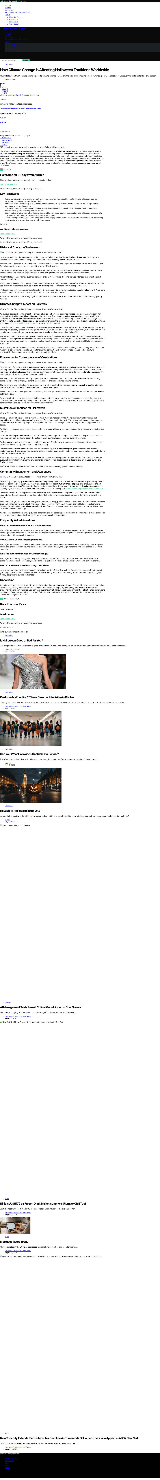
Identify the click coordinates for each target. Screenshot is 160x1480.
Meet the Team (15, 17)
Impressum (9, 1461)
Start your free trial (8, 184)
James (7, 820)
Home (7, 1463)
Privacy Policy (11, 1458)
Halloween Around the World (18, 12)
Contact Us (13, 19)
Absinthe (3, 122)
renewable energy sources (26, 323)
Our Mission (13, 22)
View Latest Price (7, 234)
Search (26, 60)
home (7, 1199)
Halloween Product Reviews (11, 1)
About (7, 15)
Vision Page (13, 24)
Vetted (8, 5)
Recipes (8, 8)
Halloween (9, 10)
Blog (7, 1465)
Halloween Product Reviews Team (18, 706)
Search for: (4, 58)
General (8, 1002)
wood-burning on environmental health (85, 488)
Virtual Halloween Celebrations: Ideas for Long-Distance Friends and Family (20, 108)
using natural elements (30, 429)
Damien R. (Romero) (12, 649)
